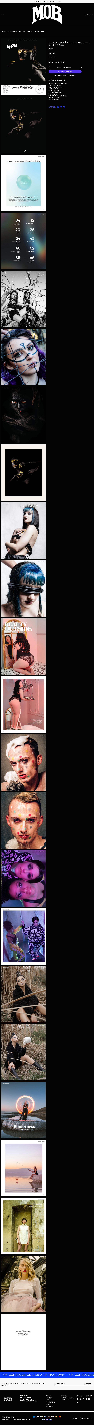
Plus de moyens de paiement (65, 75)
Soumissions (50, 1402)
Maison (48, 1396)
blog (47, 1404)
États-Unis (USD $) (85, 1418)
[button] (88, 14)
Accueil (4, 31)
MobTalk (49, 1400)
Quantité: (52, 54)
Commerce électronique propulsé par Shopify (16, 1419)
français (74, 1418)
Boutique (49, 1398)
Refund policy (66, 1400)
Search (64, 1396)
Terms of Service (67, 1398)
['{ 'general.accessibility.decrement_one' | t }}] (49, 57)
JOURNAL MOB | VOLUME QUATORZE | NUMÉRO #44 (26, 31)
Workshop (50, 1406)
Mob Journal (10, 1417)
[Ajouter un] (55, 57)
